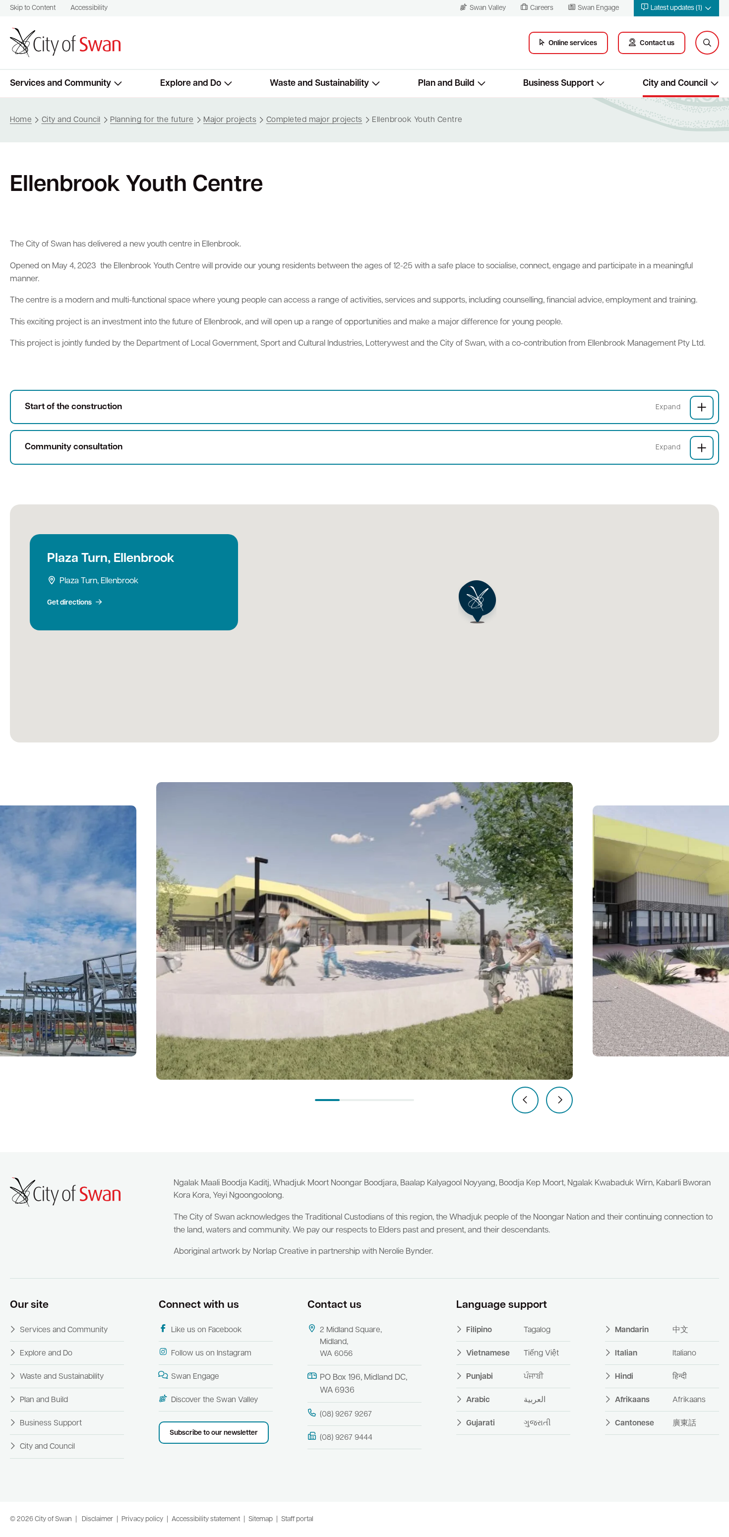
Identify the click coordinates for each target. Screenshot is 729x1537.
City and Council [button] (675, 83)
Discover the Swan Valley (214, 1400)
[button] (676, 8)
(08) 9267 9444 (346, 1438)
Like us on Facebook (206, 1330)
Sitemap (260, 1519)
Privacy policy (142, 1519)
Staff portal (297, 1519)
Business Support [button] (558, 83)
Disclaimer (97, 1519)
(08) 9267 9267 (346, 1414)
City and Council (47, 1447)
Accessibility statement (206, 1519)
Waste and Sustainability (62, 1377)
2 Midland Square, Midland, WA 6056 (351, 1342)
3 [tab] (376, 1100)
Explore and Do (46, 1353)
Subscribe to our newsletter (214, 1433)
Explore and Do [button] (190, 83)
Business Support (51, 1423)
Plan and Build (44, 1400)
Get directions (69, 603)
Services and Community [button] (60, 83)
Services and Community (64, 1330)
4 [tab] (401, 1100)
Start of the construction (73, 407)
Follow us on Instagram (211, 1353)
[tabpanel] (364, 931)
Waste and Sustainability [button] (319, 83)
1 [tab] (327, 1100)
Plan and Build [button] (446, 83)
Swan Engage (195, 1377)
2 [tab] (352, 1100)
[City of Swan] (65, 42)
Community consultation (73, 447)
